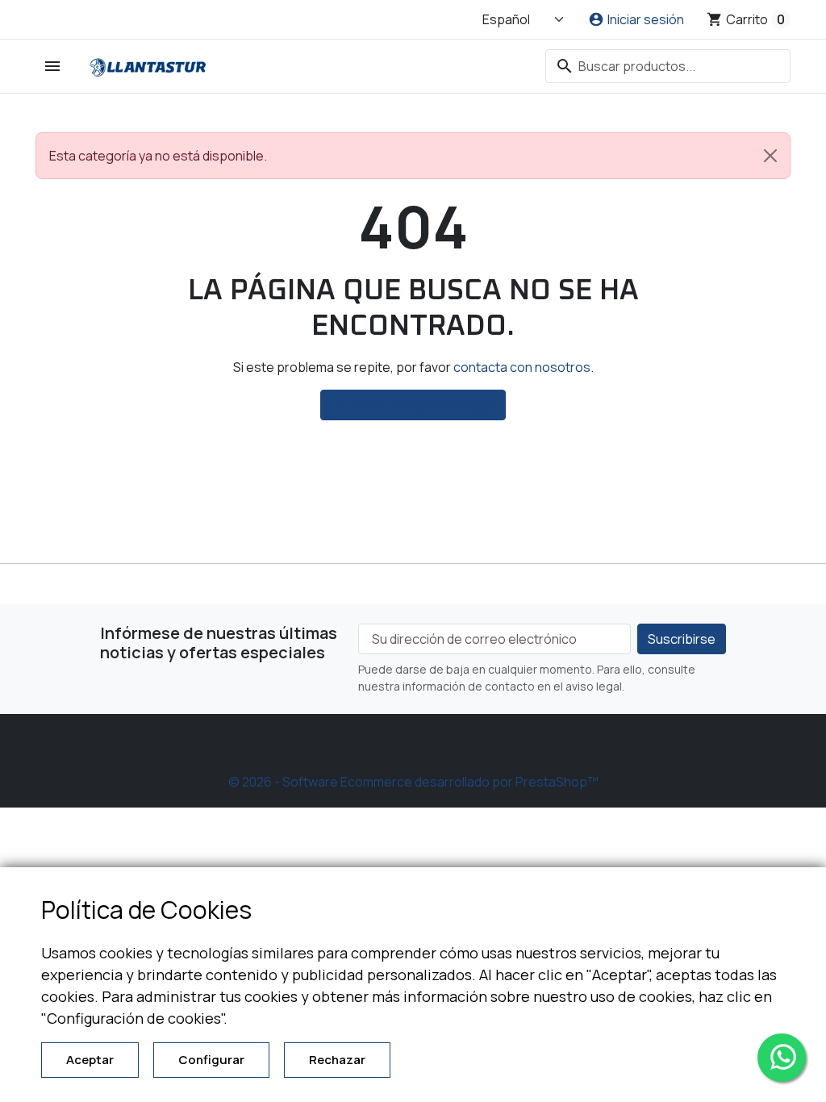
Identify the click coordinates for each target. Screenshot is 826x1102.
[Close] (770, 155)
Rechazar (337, 1059)
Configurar (211, 1059)
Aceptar (90, 1059)
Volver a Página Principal (413, 405)
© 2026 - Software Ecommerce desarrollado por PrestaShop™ (413, 782)
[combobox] (668, 66)
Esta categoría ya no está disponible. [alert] (158, 156)
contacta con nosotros (521, 367)
